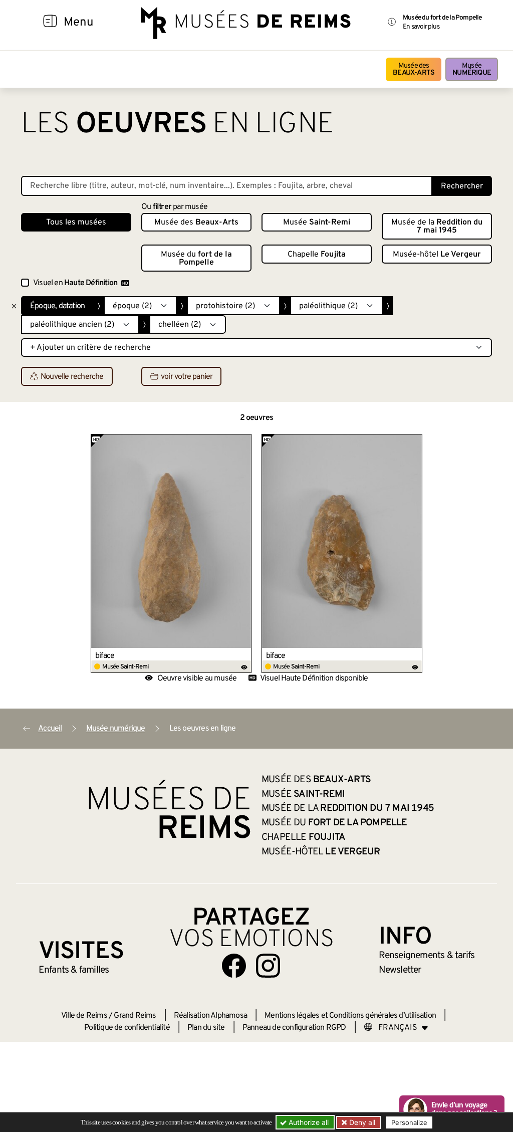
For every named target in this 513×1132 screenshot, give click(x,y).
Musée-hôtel (437, 255)
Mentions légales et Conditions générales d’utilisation (350, 1016)
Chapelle (317, 255)
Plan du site (205, 1028)
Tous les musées (76, 222)
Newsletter (400, 970)
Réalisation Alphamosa (210, 1016)
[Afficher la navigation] (50, 22)
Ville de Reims (84, 1016)
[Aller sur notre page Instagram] (268, 966)
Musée (471, 69)
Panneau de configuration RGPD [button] (294, 1028)
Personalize (409, 1122)
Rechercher (462, 186)
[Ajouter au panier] (244, 441)
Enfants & (74, 970)
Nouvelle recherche (72, 377)
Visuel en (75, 283)
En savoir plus (421, 27)
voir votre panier (186, 377)
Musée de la (436, 226)
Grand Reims (135, 1016)
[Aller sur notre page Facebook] (234, 966)
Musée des (413, 69)
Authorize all (308, 1122)
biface (104, 656)
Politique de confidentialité (127, 1028)
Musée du (196, 259)
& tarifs (427, 956)
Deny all (361, 1122)
